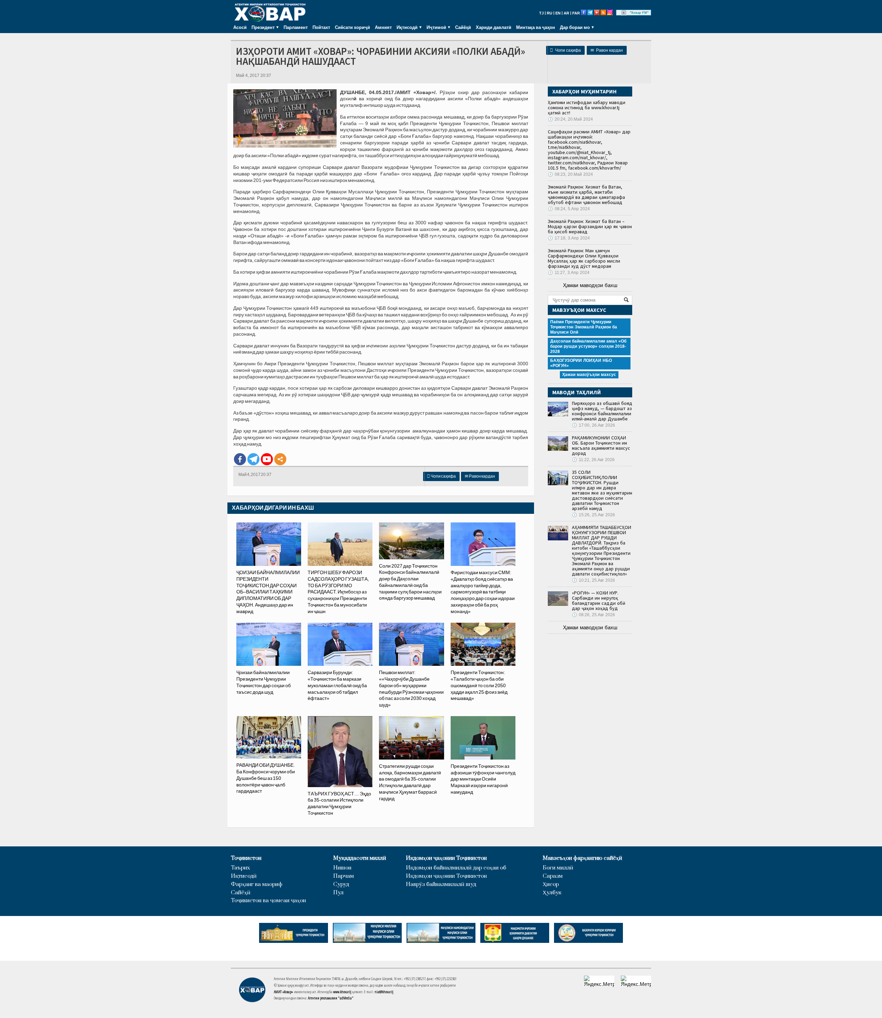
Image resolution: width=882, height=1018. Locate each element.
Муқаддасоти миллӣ (359, 858)
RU (549, 13)
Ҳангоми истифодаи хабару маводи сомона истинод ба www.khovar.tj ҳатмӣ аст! (586, 107)
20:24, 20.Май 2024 (570, 119)
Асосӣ (240, 27)
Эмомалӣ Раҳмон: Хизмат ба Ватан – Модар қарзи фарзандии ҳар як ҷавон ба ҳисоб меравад (590, 226)
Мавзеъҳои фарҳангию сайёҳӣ (582, 858)
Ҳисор (551, 884)
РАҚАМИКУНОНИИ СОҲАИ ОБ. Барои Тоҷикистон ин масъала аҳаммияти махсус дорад (601, 445)
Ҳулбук (552, 892)
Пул (338, 892)
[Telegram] (253, 459)
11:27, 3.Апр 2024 (568, 272)
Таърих (240, 868)
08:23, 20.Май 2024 (570, 174)
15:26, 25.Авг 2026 (593, 514)
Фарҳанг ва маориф (257, 884)
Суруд (341, 884)
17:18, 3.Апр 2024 (569, 238)
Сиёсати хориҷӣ (352, 27)
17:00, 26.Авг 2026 (593, 425)
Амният (383, 27)
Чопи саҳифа (565, 50)
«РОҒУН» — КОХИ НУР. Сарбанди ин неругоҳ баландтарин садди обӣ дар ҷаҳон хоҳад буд (598, 600)
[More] (280, 459)
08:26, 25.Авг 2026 (593, 614)
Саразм (553, 876)
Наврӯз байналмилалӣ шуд (441, 884)
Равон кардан (607, 50)
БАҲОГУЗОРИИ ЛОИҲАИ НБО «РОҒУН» (581, 363)
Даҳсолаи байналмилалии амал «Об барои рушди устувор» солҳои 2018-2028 (588, 346)
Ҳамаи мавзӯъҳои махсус (589, 374)
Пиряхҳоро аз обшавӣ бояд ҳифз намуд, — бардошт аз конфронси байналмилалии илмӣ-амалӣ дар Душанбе (602, 411)
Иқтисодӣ (244, 876)
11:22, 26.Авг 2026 (593, 459)
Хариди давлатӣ (493, 27)
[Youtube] (267, 459)
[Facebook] (240, 459)
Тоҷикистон (246, 858)
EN (558, 13)
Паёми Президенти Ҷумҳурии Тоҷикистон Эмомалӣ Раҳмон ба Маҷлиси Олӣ (583, 327)
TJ (541, 13)
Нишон (342, 868)
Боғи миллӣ (558, 868)
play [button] (624, 13)
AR (566, 13)
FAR (576, 13)
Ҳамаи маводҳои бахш (590, 285)
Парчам (343, 876)
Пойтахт (321, 27)
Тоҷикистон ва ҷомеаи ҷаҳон (268, 900)
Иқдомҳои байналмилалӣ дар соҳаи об (456, 868)
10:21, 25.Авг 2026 (593, 580)
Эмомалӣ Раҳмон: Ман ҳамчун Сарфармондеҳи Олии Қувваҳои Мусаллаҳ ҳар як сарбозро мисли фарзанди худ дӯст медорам (584, 258)
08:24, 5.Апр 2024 (569, 208)
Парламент (296, 27)
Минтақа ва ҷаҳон (535, 27)
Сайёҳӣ (463, 27)
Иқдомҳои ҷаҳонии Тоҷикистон (446, 858)
